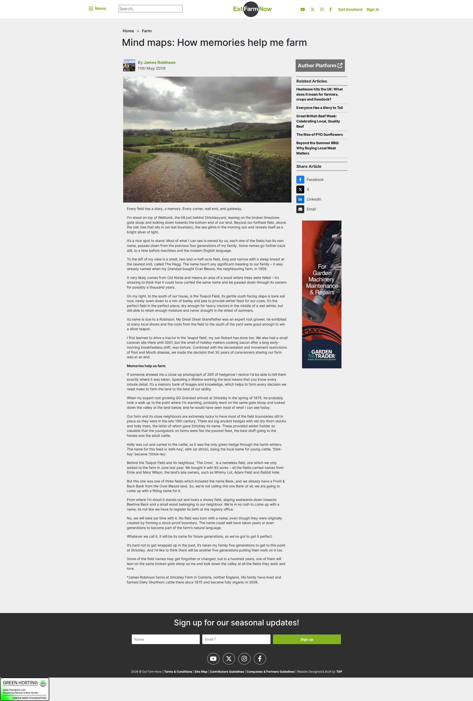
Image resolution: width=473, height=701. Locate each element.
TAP (339, 671)
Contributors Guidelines (227, 671)
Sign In (372, 9)
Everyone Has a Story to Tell (319, 107)
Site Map (201, 671)
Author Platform (318, 65)
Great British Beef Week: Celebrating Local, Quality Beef (318, 121)
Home (128, 30)
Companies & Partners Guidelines (271, 671)
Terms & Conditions (178, 671)
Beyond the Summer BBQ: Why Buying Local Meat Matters (317, 148)
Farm (147, 30)
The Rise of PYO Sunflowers (319, 134)
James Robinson (160, 62)
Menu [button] (99, 8)
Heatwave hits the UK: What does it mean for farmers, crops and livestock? (319, 94)
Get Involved (350, 9)
